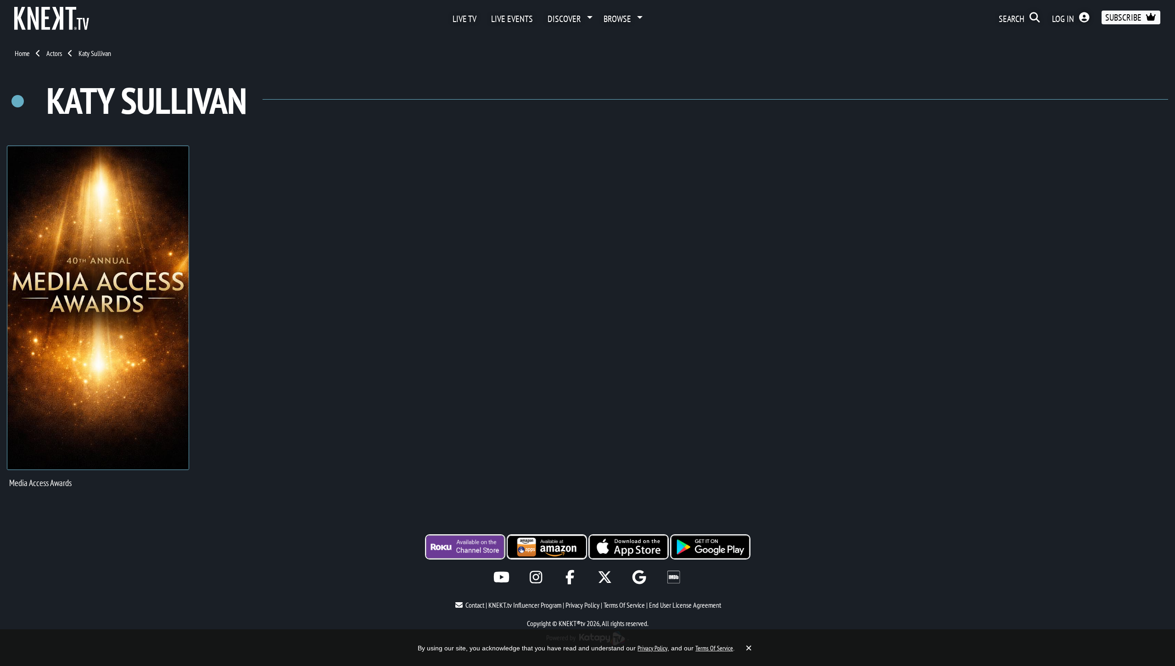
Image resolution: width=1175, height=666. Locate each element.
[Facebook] (570, 577)
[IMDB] (674, 577)
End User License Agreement (685, 605)
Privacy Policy (582, 605)
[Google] (639, 577)
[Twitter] (605, 577)
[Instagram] (536, 577)
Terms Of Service (624, 605)
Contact (474, 605)
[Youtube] (501, 577)
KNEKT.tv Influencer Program (524, 605)
